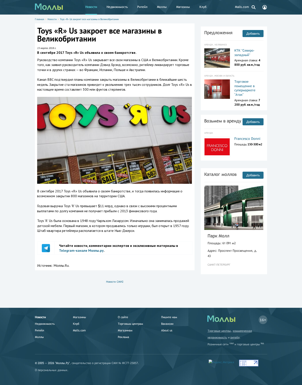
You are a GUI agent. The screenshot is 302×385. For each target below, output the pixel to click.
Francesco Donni (247, 139)
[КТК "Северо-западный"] (217, 58)
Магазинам (125, 330)
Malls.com (242, 7)
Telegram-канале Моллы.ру (81, 250)
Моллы (162, 7)
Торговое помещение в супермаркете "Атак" (244, 88)
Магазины (183, 7)
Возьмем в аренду (222, 120)
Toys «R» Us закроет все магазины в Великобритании (89, 19)
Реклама (123, 337)
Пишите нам (169, 317)
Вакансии (167, 323)
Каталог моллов (220, 174)
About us (166, 330)
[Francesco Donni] (217, 146)
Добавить (253, 33)
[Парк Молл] (234, 208)
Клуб (202, 7)
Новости (91, 7)
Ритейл (142, 7)
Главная (39, 19)
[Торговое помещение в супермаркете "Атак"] (217, 89)
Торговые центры (219, 330)
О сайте (123, 317)
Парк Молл (218, 235)
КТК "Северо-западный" (244, 53)
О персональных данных (51, 370)
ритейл (234, 337)
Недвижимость (117, 7)
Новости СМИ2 (114, 281)
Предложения (218, 32)
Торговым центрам (130, 323)
